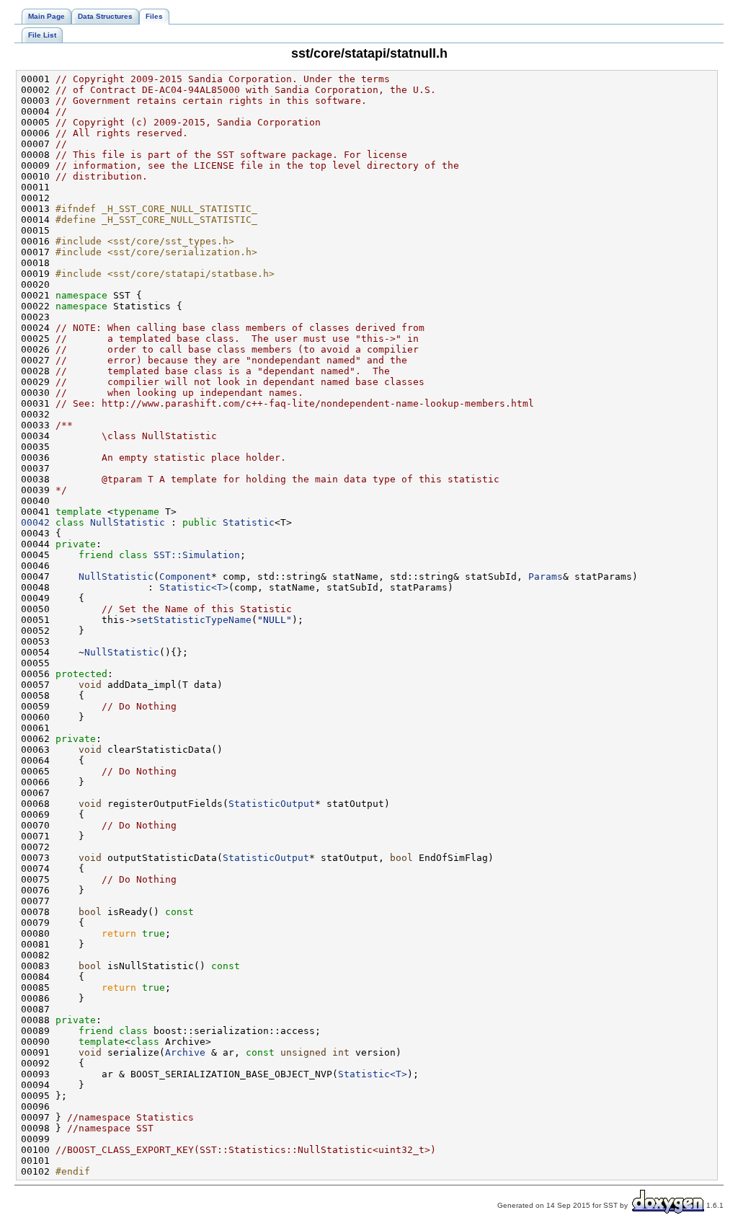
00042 (35, 522)
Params (545, 576)
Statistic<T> (193, 587)
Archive (185, 1052)
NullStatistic (127, 522)
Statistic (249, 522)
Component (185, 576)
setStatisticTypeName (194, 619)
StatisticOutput (271, 803)
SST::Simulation (197, 554)
